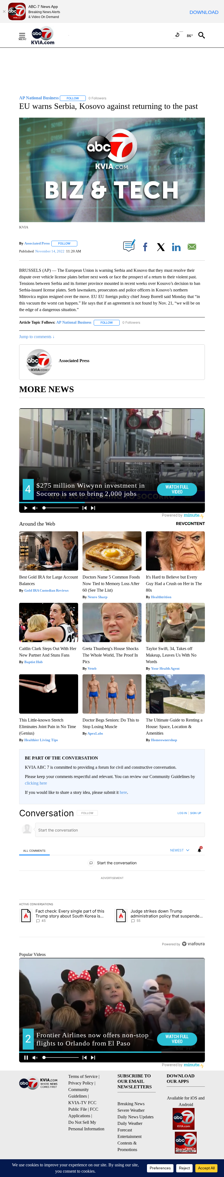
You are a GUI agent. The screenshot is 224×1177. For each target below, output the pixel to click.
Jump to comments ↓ (37, 336)
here (123, 792)
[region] (112, 878)
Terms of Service (83, 1076)
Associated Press (37, 243)
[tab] (34, 850)
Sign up (195, 813)
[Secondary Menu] (26, 35)
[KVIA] (49, 35)
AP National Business (73, 322)
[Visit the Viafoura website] (193, 943)
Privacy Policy (80, 1083)
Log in (182, 813)
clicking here (36, 783)
